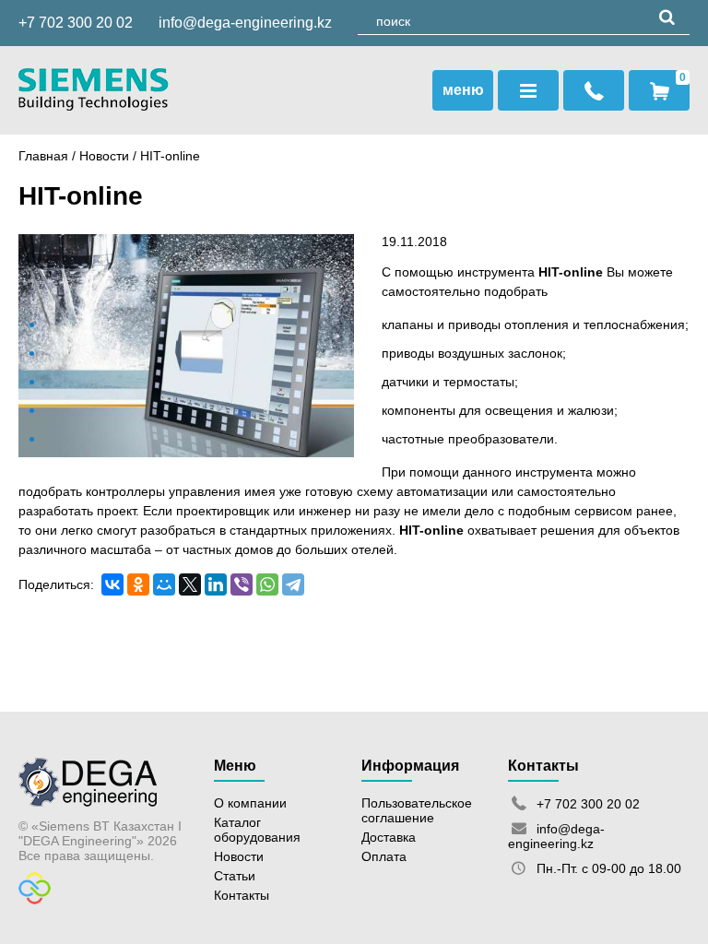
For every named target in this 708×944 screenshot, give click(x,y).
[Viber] (241, 584)
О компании (250, 803)
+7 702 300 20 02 (75, 22)
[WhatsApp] (267, 584)
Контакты (241, 895)
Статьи (234, 875)
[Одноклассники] (138, 584)
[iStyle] (34, 899)
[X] (190, 584)
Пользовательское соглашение (416, 810)
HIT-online (570, 272)
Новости (104, 155)
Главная (43, 155)
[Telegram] (293, 584)
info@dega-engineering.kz (245, 22)
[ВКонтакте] (112, 584)
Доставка (388, 837)
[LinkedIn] (216, 584)
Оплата (384, 856)
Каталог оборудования (257, 829)
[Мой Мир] (164, 584)
